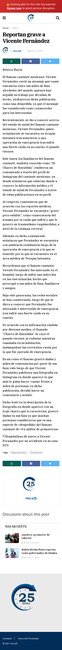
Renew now (14, 8)
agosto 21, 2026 (31, 557)
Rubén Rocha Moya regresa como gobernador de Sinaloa (39, 551)
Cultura (14, 28)
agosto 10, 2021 (35, 50)
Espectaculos (18, 452)
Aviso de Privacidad (28, 638)
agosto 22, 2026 (31, 542)
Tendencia (36, 452)
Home (6, 28)
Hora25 (17, 50)
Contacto (7, 638)
